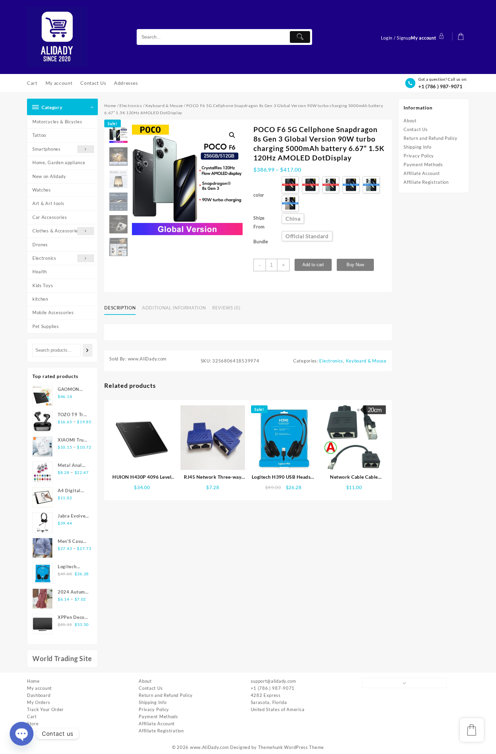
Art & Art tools (48, 203)
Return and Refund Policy (431, 138)
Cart (32, 716)
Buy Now (355, 264)
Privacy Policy (419, 155)
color (258, 195)
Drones (40, 244)
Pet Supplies (45, 326)
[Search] (87, 350)
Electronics (44, 258)
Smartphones (46, 149)
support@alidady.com (273, 681)
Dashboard (38, 695)
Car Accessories (49, 217)
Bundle (260, 241)
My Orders (38, 702)
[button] (232, 135)
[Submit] (300, 37)
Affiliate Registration (426, 182)
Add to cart (313, 264)
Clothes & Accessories (56, 230)
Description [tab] (120, 307)
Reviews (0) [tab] (226, 307)
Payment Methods (423, 164)
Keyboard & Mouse (164, 105)
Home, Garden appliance (58, 162)
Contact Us (416, 129)
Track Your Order (45, 709)
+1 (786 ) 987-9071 (440, 86)
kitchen (40, 299)
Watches (41, 190)
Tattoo (39, 135)
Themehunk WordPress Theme (291, 747)
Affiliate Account (422, 173)
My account (39, 688)
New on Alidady (49, 176)
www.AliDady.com (209, 747)
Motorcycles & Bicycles (57, 121)
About (410, 120)
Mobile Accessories (53, 312)
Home (110, 105)
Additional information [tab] (174, 307)
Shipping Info (417, 147)
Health (39, 271)
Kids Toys (42, 285)
